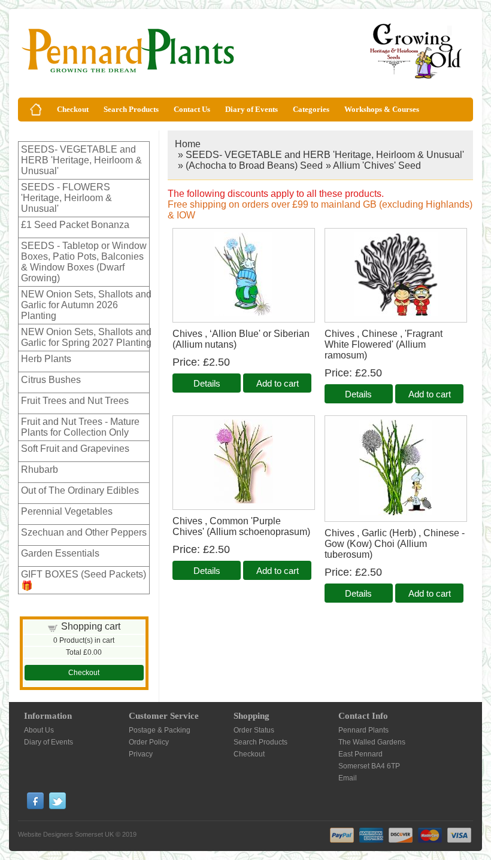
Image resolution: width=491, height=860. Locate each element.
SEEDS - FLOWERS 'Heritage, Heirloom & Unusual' (66, 198)
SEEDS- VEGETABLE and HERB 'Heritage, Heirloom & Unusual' (81, 160)
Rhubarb (39, 469)
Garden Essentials (60, 553)
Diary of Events (251, 109)
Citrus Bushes (51, 380)
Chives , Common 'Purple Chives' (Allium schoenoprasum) (241, 526)
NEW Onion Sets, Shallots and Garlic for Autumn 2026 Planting (86, 305)
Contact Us (192, 109)
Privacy (141, 754)
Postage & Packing (159, 730)
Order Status (254, 730)
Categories (311, 109)
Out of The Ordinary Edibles (80, 490)
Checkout (73, 109)
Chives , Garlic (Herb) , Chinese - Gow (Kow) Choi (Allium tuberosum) (395, 544)
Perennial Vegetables (67, 511)
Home (188, 144)
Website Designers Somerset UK (66, 834)
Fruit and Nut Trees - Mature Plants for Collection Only (80, 427)
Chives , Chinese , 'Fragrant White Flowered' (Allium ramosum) (383, 344)
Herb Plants (46, 359)
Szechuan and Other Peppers (84, 532)
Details (206, 383)
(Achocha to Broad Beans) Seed (254, 165)
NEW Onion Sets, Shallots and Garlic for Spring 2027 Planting (86, 337)
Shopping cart (90, 626)
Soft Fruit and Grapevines (75, 448)
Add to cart (277, 383)
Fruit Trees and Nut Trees (75, 401)
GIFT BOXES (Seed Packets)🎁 (83, 580)
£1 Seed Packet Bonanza (75, 225)
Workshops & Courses (381, 109)
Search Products (131, 109)
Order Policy (149, 742)
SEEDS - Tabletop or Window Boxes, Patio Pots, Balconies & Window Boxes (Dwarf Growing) (84, 262)
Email (347, 778)
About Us (39, 730)
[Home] (36, 109)
